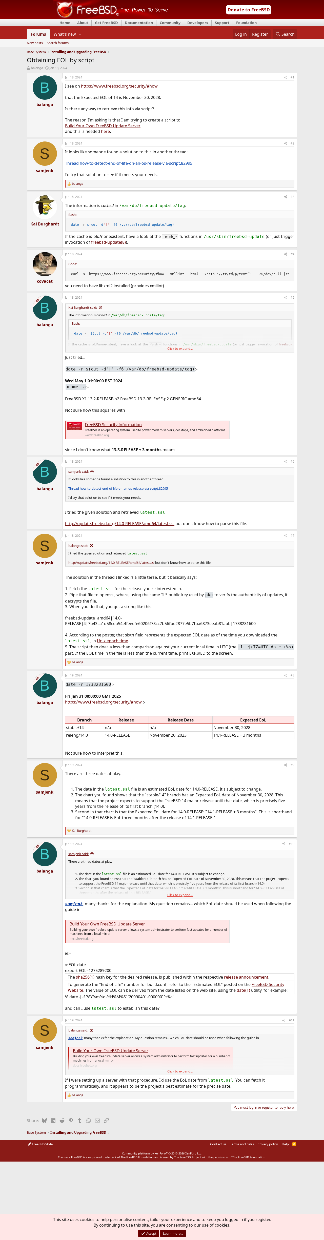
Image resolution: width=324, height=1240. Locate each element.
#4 (292, 254)
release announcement (246, 977)
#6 (292, 461)
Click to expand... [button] (180, 348)
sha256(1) (85, 977)
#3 (292, 197)
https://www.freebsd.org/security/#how (119, 86)
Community (170, 22)
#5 (292, 297)
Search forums (58, 43)
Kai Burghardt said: (82, 307)
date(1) (243, 990)
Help (285, 1144)
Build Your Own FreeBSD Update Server (102, 126)
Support (222, 22)
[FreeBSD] (110, 17)
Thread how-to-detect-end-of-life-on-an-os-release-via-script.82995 (128, 163)
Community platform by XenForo (162, 1153)
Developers (197, 22)
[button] (80, 34)
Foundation (246, 22)
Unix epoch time (112, 641)
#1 (292, 77)
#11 (291, 1020)
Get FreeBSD (106, 22)
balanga (37, 68)
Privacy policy (267, 1144)
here (105, 131)
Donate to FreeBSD (249, 10)
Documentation (139, 22)
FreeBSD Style (42, 1144)
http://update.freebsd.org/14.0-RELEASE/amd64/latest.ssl (119, 523)
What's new (65, 34)
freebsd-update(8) (108, 242)
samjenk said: (78, 471)
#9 (292, 765)
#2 (292, 143)
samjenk (74, 903)
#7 (292, 535)
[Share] (285, 77)
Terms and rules (242, 1144)
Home (64, 22)
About (82, 22)
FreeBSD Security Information (113, 424)
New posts (35, 43)
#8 (292, 675)
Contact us (218, 1144)
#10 (291, 844)
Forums (38, 34)
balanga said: (78, 545)
